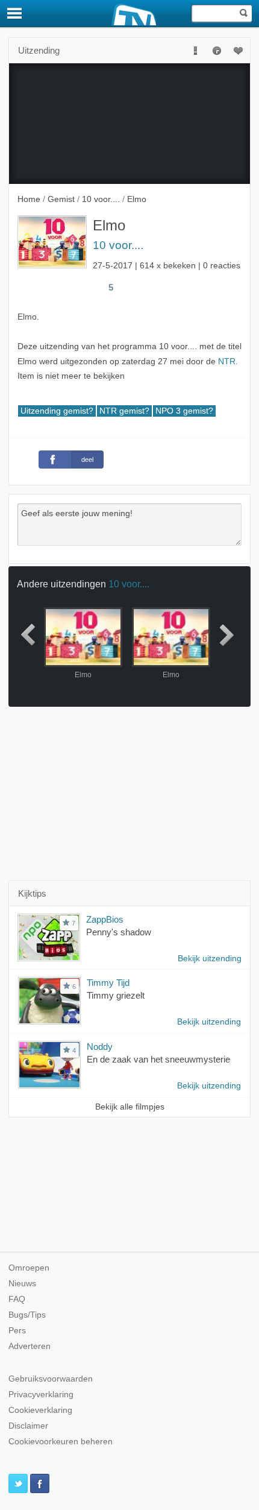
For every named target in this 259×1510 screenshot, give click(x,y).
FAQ (16, 1299)
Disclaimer (28, 1425)
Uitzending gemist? (56, 410)
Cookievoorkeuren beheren (60, 1441)
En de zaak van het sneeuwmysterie (158, 1059)
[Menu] (15, 13)
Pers (17, 1330)
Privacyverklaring (40, 1394)
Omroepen (28, 1267)
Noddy (100, 1046)
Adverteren (29, 1346)
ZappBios (104, 919)
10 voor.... (118, 245)
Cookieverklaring (40, 1410)
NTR (227, 361)
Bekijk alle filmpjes (129, 1106)
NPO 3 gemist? (184, 410)
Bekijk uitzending (210, 958)
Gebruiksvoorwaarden (50, 1378)
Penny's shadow (118, 932)
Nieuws (22, 1283)
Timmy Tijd (108, 983)
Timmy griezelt (116, 995)
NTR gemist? (124, 410)
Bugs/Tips (27, 1314)
